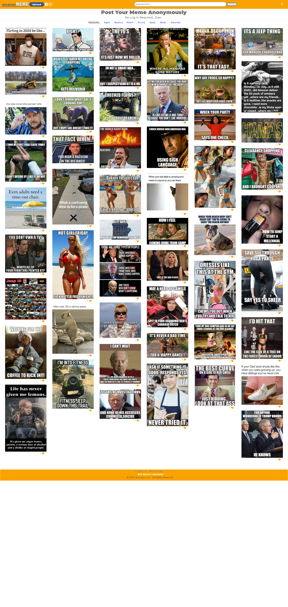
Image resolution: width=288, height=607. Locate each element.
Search (232, 4)
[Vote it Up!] (43, 67)
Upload (36, 4)
